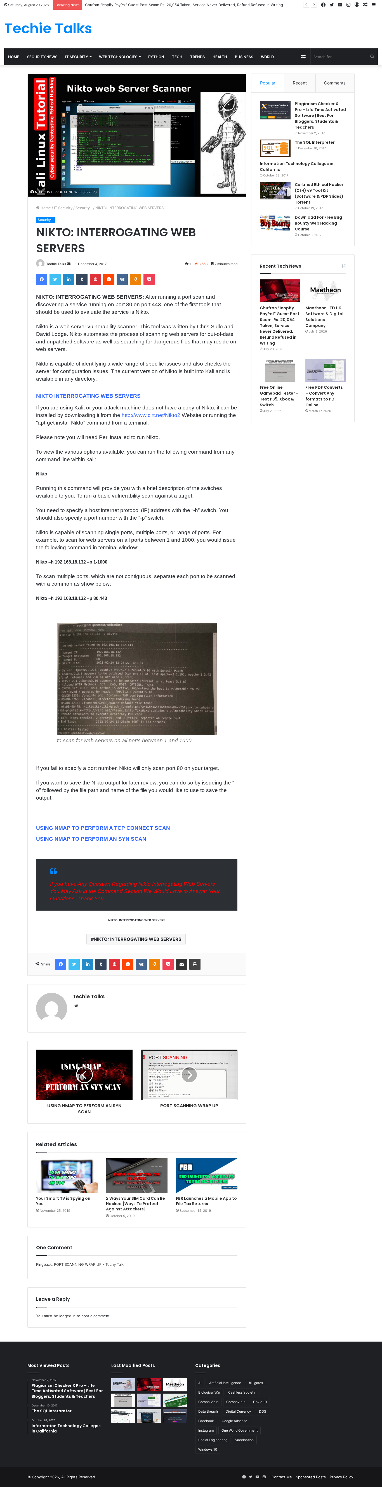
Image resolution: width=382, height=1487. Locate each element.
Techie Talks (56, 264)
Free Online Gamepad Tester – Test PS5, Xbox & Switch (279, 396)
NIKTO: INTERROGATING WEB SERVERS (137, 939)
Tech (177, 57)
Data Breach (208, 1411)
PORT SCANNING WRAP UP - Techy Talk (89, 1264)
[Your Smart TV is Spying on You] (67, 1175)
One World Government (239, 1430)
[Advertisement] (255, 28)
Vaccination (244, 1440)
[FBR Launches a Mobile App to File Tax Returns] (206, 1175)
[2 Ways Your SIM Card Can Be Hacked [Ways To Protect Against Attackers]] (137, 1175)
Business (244, 57)
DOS (262, 1411)
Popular (267, 83)
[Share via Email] (181, 964)
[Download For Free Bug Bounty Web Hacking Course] (275, 224)
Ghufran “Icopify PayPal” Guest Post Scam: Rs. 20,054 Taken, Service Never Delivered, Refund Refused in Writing (184, 5)
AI (199, 1383)
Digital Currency (238, 1411)
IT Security (76, 57)
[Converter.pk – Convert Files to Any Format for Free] (175, 1400)
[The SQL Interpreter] (275, 148)
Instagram (206, 1430)
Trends (197, 57)
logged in (67, 1316)
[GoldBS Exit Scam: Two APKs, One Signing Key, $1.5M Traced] (123, 1385)
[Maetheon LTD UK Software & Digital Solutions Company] (325, 290)
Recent (300, 83)
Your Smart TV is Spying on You (63, 1201)
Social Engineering (212, 1440)
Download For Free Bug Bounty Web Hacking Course (318, 223)
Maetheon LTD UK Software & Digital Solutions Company (324, 316)
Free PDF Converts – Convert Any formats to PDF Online (324, 396)
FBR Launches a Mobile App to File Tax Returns (206, 1201)
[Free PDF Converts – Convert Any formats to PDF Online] (325, 370)
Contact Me (282, 1477)
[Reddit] (108, 279)
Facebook (206, 1421)
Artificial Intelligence (225, 1383)
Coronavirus (235, 1402)
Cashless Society (241, 1392)
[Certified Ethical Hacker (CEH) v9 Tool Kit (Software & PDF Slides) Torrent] (275, 190)
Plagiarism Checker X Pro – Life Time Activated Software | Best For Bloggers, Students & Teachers (320, 115)
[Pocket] (149, 279)
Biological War (209, 1392)
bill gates (256, 1383)
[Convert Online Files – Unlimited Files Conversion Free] (123, 1416)
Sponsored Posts (311, 1477)
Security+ (84, 208)
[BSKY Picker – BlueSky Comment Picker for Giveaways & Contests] (149, 1416)
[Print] (195, 964)
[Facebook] (41, 279)
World (267, 57)
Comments (335, 83)
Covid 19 (260, 1402)
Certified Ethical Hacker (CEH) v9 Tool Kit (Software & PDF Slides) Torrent (319, 193)
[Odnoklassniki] (135, 279)
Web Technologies (118, 57)
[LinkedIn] (68, 279)
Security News (42, 57)
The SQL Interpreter (315, 142)
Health (220, 57)
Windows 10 (207, 1449)
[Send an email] (68, 264)
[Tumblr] (82, 279)
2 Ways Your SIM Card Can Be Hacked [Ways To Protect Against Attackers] (135, 1204)
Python (156, 57)
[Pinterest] (95, 279)
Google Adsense (234, 1421)
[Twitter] (55, 279)
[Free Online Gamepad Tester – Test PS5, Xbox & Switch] (280, 370)
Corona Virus (208, 1402)
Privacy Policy (341, 1477)
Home (13, 57)
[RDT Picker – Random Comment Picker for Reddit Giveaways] (175, 1416)
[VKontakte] (122, 279)
